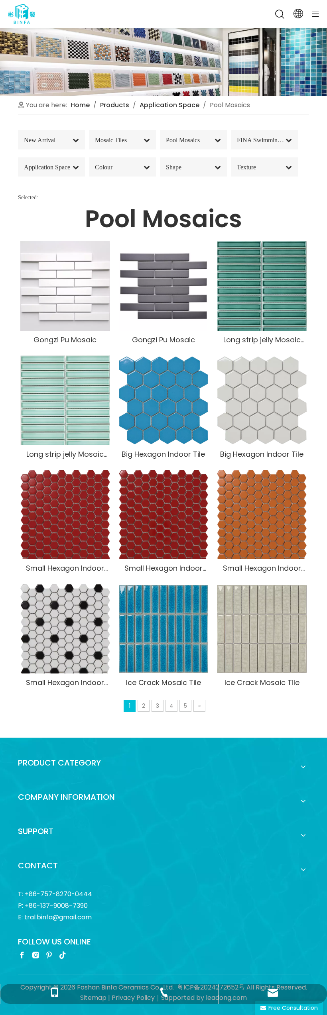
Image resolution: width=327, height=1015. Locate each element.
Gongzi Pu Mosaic (65, 340)
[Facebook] (22, 955)
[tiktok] (63, 955)
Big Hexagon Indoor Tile (163, 454)
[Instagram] (35, 955)
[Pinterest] (49, 955)
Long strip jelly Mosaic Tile (262, 340)
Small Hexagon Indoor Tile (65, 568)
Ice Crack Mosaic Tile (163, 682)
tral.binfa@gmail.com (58, 917)
